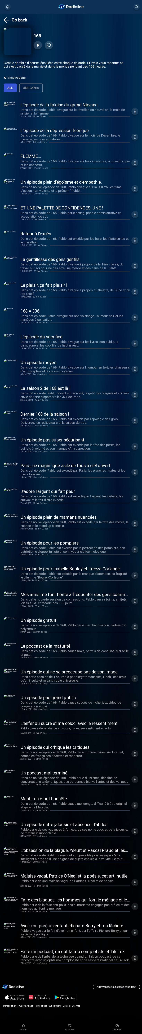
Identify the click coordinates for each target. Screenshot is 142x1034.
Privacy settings (25, 1006)
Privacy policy (9, 1006)
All (10, 88)
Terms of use (40, 1006)
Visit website (16, 77)
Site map (76, 1006)
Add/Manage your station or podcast (116, 986)
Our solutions (54, 1006)
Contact (66, 1006)
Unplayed (31, 88)
